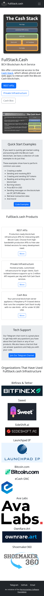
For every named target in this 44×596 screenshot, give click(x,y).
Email (32, 585)
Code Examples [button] (22, 204)
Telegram (14, 585)
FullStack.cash (15, 3)
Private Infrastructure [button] (15, 93)
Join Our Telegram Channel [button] (22, 355)
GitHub (24, 585)
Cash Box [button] (8, 100)
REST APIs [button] (8, 85)
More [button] (22, 253)
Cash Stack (7, 73)
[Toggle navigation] (39, 4)
